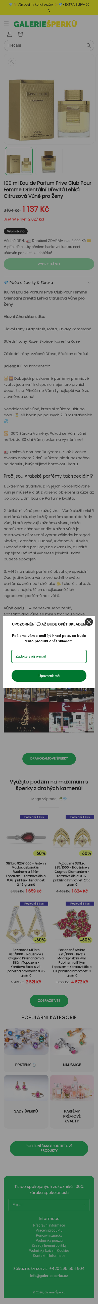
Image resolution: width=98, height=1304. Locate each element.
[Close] (89, 622)
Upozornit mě (49, 676)
